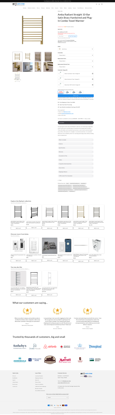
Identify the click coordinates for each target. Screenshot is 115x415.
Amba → (67, 183)
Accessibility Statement (40, 390)
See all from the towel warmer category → (20, 268)
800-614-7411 (67, 111)
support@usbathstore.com (67, 113)
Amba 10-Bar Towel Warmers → (75, 183)
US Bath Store (59, 407)
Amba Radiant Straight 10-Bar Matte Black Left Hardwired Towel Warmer (33, 222)
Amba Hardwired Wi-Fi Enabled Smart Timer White (65, 255)
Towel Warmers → (72, 191)
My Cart (14, 375)
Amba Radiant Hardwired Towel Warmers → (65, 185)
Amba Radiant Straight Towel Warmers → (81, 189)
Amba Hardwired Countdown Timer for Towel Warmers (33, 255)
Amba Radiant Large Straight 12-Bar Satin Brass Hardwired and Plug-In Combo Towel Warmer (80, 222)
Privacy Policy (38, 382)
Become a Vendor (38, 388)
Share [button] (60, 180)
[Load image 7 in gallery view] (38, 67)
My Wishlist (15, 377)
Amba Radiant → (83, 183)
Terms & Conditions (39, 384)
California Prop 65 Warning (40, 386)
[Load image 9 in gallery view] (17, 77)
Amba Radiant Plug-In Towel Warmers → (79, 185)
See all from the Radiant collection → (19, 202)
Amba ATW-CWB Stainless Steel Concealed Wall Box (95, 255)
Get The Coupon (72, 36)
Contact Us (15, 386)
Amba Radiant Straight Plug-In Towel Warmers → (65, 189)
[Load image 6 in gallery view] (27, 67)
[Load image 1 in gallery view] (17, 57)
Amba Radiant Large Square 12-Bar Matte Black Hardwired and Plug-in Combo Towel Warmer (64, 222)
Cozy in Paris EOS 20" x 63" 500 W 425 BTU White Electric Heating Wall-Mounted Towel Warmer (49, 288)
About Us (37, 380)
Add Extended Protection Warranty (65, 89)
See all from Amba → (15, 235)
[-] (61, 92)
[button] (24, 8)
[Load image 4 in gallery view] (48, 57)
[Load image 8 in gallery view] (48, 67)
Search (14, 380)
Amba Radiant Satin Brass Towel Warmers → (65, 186)
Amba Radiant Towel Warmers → (63, 191)
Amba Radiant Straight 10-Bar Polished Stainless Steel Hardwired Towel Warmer (49, 222)
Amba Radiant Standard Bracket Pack (49, 255)
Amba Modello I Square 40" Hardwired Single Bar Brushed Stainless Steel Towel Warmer (80, 255)
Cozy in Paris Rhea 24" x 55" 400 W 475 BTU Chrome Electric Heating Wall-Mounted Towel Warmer (18, 288)
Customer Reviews (39, 375)
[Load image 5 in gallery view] (17, 67)
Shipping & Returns (39, 377)
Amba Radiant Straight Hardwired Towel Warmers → (81, 188)
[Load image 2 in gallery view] (27, 57)
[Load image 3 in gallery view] (38, 57)
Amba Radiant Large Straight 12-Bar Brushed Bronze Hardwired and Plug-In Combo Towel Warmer (96, 222)
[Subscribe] (67, 397)
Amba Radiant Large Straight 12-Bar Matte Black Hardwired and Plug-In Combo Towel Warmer (18, 222)
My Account (15, 384)
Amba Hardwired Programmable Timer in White (18, 255)
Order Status (15, 382)
